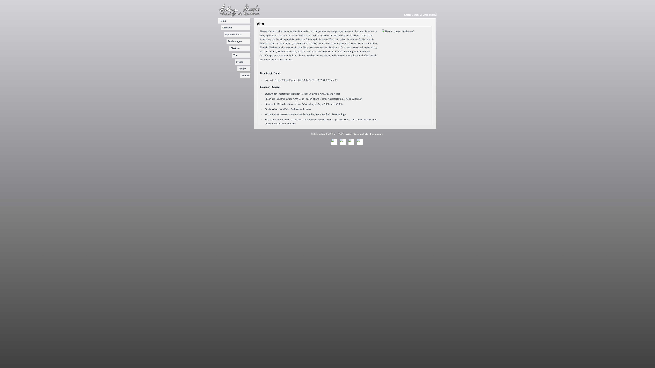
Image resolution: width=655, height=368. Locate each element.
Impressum (376, 134)
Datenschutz (360, 134)
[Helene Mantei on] (334, 142)
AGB (348, 134)
